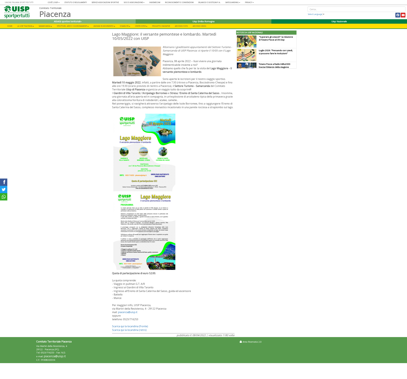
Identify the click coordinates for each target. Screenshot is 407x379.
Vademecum (154, 2)
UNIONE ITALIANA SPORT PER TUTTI (19, 2)
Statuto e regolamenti (75, 2)
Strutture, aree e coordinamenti (72, 26)
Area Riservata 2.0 (251, 341)
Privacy (248, 2)
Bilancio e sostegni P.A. (209, 2)
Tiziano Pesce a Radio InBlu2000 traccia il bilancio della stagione (274, 65)
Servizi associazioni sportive (105, 2)
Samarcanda (44, 26)
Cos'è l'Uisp (53, 2)
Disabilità (124, 26)
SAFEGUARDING (232, 2)
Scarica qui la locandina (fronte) (130, 326)
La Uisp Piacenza (24, 26)
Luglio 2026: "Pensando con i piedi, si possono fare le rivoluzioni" (276, 52)
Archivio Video (199, 26)
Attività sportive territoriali (67, 21)
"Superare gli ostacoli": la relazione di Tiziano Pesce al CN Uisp (276, 38)
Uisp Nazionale (339, 21)
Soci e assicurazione (133, 2)
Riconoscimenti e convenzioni (179, 2)
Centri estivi (140, 26)
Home (9, 26)
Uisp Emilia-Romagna (203, 21)
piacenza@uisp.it (127, 312)
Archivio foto (181, 26)
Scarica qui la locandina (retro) (129, 330)
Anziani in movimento (103, 26)
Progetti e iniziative (161, 26)
